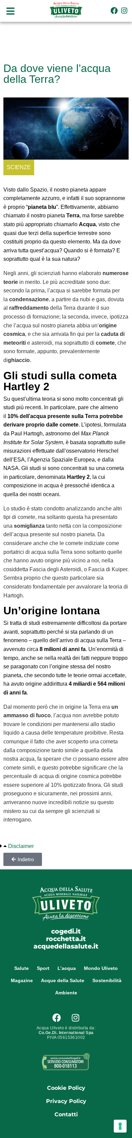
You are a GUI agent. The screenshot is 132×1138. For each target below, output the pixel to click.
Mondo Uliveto (101, 968)
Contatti (66, 1114)
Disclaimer (21, 846)
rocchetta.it (66, 939)
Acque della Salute (62, 980)
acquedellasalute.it (66, 946)
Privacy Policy (66, 1101)
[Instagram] (124, 10)
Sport (43, 968)
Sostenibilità (107, 980)
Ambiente (66, 992)
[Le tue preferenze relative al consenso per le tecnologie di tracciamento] (120, 1126)
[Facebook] (114, 10)
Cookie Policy (66, 1088)
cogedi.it (66, 931)
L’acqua (67, 968)
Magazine (22, 980)
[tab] (17, 846)
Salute (21, 968)
